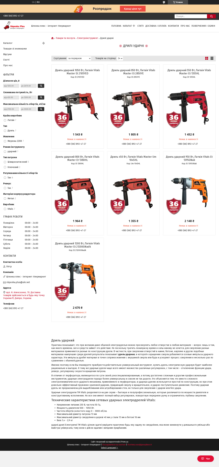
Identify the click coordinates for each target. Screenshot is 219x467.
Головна (116, 26)
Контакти (173, 26)
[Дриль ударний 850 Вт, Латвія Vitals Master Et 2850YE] (133, 105)
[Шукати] (211, 16)
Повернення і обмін (203, 26)
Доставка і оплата (155, 26)
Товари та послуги (65, 38)
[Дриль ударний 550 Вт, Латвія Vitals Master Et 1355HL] (189, 105)
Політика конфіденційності (139, 445)
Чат (208, 458)
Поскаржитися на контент (114, 445)
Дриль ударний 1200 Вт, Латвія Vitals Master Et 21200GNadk (77, 245)
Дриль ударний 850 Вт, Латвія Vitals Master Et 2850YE (133, 72)
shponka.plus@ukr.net (18, 282)
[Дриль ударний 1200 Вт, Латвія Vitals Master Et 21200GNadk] (77, 278)
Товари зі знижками (15, 48)
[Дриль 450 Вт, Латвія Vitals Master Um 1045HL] (133, 191)
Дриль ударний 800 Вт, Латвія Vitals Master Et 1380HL (77, 158)
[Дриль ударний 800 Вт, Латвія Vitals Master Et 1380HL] (77, 191)
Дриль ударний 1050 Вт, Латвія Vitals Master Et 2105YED (77, 72)
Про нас (185, 26)
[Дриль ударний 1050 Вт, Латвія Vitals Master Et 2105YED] (77, 105)
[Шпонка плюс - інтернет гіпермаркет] (15, 26)
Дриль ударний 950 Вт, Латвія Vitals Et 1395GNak (189, 158)
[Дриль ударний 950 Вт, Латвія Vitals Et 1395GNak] (189, 191)
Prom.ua (124, 442)
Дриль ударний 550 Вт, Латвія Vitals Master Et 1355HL (189, 72)
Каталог (127, 26)
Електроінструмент (87, 38)
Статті (140, 26)
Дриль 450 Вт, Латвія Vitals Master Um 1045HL (133, 158)
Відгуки (7, 54)
